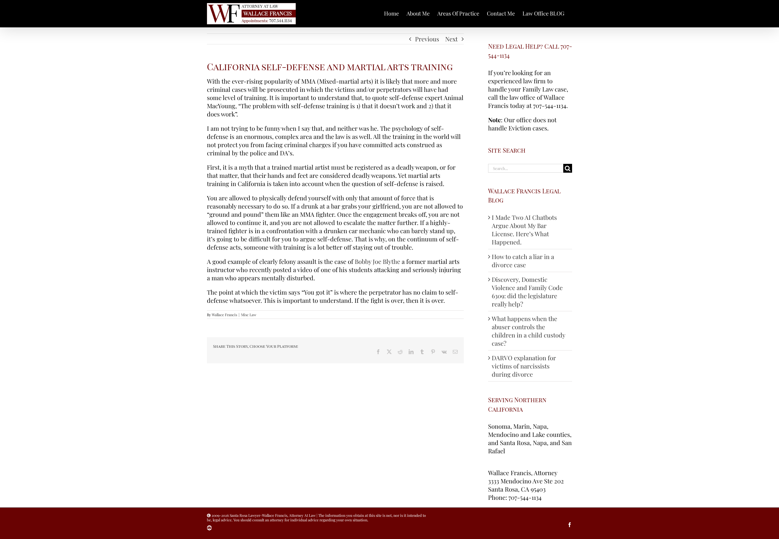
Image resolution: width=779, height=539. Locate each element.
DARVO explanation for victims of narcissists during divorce (524, 366)
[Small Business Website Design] (209, 528)
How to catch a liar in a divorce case (523, 260)
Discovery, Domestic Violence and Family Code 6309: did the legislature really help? (527, 291)
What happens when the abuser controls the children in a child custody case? (528, 330)
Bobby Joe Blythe (377, 261)
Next (451, 39)
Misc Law (248, 314)
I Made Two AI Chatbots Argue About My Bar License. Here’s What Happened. (524, 229)
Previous (427, 39)
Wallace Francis (224, 314)
